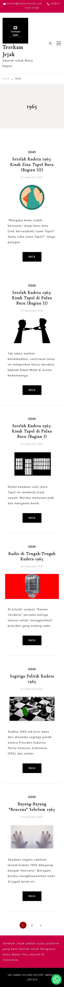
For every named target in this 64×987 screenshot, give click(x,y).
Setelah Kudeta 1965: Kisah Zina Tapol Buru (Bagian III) (32, 164)
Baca (32, 256)
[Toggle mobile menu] (58, 43)
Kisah (32, 152)
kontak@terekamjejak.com (24, 3)
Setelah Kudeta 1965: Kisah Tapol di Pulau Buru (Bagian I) (32, 431)
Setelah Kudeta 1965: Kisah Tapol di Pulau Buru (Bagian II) (32, 298)
